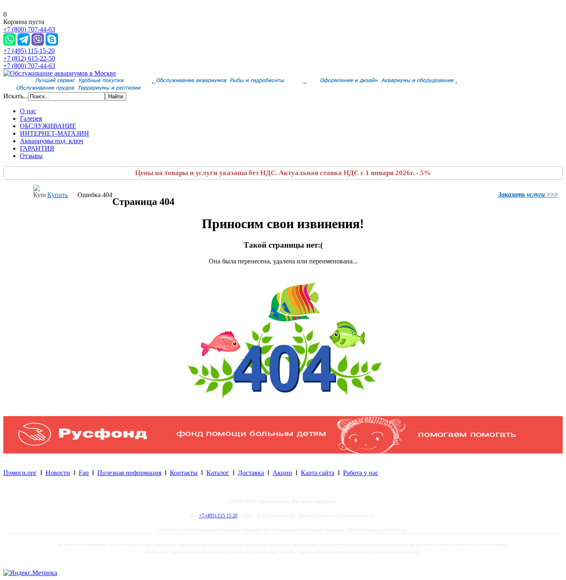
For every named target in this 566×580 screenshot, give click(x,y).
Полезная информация (129, 472)
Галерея (31, 118)
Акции (282, 472)
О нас (28, 111)
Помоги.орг (20, 472)
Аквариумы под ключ (51, 140)
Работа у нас (360, 472)
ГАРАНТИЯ (37, 148)
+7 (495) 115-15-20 (29, 50)
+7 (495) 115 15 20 (218, 516)
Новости (58, 472)
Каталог (217, 472)
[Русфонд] (283, 451)
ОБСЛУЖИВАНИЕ (48, 125)
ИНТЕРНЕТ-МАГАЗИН (54, 133)
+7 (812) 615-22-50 (29, 58)
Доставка (251, 472)
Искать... (15, 96)
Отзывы (31, 155)
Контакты (184, 472)
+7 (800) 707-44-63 (29, 29)
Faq (84, 472)
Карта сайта (317, 472)
